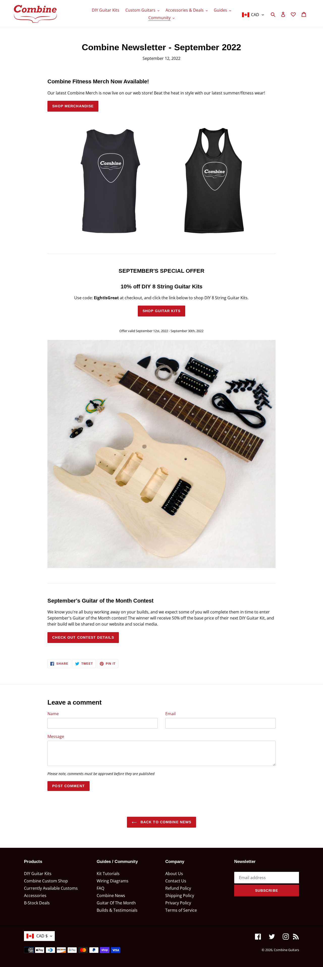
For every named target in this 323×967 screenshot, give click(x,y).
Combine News (111, 895)
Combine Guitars (286, 950)
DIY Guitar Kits (37, 873)
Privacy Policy (178, 903)
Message (55, 736)
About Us (174, 873)
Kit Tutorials (108, 873)
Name (53, 713)
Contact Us (175, 881)
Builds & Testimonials (117, 910)
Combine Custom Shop (46, 881)
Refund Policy (178, 888)
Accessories (35, 895)
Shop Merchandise (73, 106)
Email (170, 713)
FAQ (100, 888)
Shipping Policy (179, 895)
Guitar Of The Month (116, 903)
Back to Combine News (165, 822)
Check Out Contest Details (83, 637)
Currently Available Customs (51, 888)
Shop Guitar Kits (161, 311)
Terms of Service (181, 910)
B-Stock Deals (37, 903)
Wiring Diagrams (112, 881)
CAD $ (42, 936)
